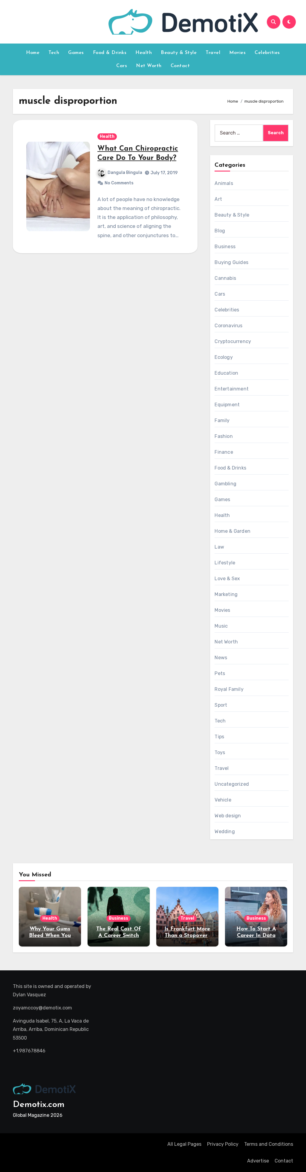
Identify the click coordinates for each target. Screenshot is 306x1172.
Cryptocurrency (233, 341)
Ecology (223, 357)
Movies (237, 52)
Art (218, 199)
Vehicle (223, 800)
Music (221, 626)
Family (222, 420)
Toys (220, 752)
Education (226, 373)
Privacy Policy (222, 1144)
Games (76, 52)
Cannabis (225, 278)
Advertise (258, 1161)
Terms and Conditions (268, 1144)
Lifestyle (225, 563)
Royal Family (229, 689)
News (221, 657)
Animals (224, 183)
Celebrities (267, 52)
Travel (213, 52)
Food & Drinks (110, 52)
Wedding (225, 831)
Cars (121, 66)
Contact (180, 66)
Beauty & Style (179, 52)
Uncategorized (232, 784)
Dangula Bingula (125, 172)
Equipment (227, 404)
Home (32, 52)
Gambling (225, 484)
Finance (224, 452)
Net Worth (149, 66)
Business (225, 246)
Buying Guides (231, 262)
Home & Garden (232, 531)
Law (219, 547)
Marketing (226, 594)
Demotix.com (39, 1104)
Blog (220, 231)
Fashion (223, 436)
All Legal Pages (184, 1144)
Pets (220, 673)
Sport (221, 705)
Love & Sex (227, 578)
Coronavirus (228, 325)
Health (143, 52)
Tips (219, 736)
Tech (53, 52)
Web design (228, 816)
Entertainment (232, 389)
